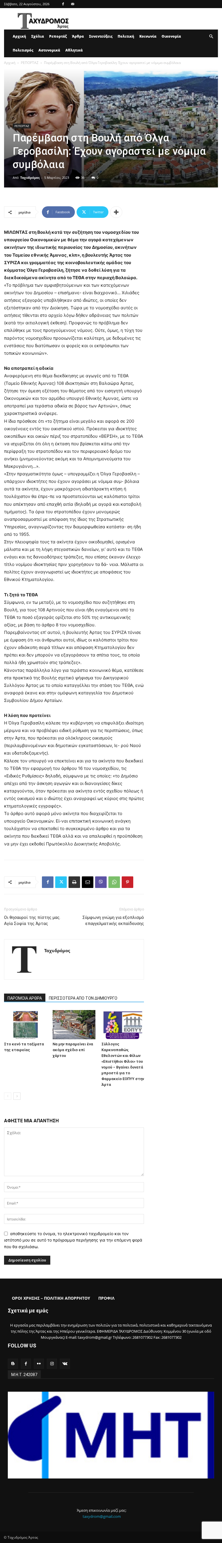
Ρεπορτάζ (58, 36)
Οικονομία (171, 36)
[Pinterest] (127, 882)
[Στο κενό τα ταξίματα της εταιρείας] (25, 1024)
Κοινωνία (147, 36)
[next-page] (17, 1096)
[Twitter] (61, 882)
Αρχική (19, 36)
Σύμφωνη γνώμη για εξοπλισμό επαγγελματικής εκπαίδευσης (113, 920)
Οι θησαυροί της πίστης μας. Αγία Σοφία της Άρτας (32, 920)
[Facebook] (63, 4)
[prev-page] (7, 1096)
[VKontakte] (65, 1364)
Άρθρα (78, 36)
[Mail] (72, 4)
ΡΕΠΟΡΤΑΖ (29, 62)
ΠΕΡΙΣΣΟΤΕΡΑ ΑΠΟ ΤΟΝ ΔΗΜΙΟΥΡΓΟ (83, 998)
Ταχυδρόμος (30, 177)
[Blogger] (13, 1364)
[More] (116, 212)
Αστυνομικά (49, 50)
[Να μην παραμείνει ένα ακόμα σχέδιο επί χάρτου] (74, 1024)
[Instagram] (52, 1364)
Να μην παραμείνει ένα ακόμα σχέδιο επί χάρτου (73, 1050)
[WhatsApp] (114, 882)
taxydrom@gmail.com (102, 1516)
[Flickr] (39, 1364)
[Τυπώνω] (74, 882)
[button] (211, 36)
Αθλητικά (74, 50)
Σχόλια (37, 36)
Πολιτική (126, 36)
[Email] (87, 882)
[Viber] (101, 882)
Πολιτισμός (23, 50)
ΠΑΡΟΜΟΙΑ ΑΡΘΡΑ (25, 998)
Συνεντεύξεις (100, 36)
